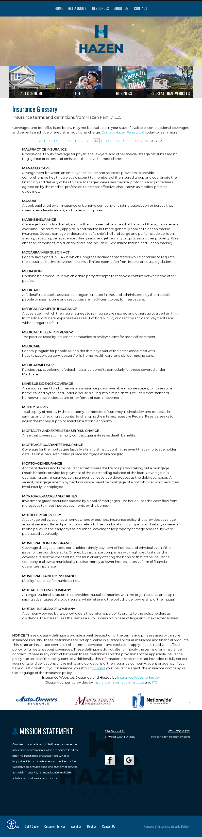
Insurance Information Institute (119, 682)
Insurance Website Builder (138, 677)
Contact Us (108, 826)
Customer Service (55, 826)
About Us (76, 826)
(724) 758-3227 (179, 731)
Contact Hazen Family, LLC (123, 132)
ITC (154, 682)
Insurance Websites (58, 677)
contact (98, 668)
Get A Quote (32, 826)
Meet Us (92, 826)
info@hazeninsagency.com (170, 736)
